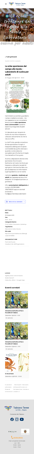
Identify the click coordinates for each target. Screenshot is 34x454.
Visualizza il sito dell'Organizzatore (14, 244)
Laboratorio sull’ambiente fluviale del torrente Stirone (9, 388)
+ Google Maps (20, 280)
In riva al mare (9, 373)
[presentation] (16, 299)
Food (6, 224)
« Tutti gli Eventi (11, 57)
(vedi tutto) (10, 318)
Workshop (23, 224)
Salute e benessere (14, 224)
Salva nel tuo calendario (15, 201)
